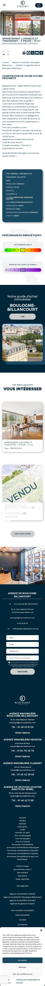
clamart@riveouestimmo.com (22, 770)
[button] (41, 930)
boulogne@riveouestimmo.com (22, 618)
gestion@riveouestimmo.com (22, 796)
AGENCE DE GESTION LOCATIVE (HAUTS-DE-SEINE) (23, 788)
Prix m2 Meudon (22, 838)
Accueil (5, 62)
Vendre (22, 821)
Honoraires (23, 924)
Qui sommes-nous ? (23, 869)
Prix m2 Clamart (23, 841)
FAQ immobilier (23, 915)
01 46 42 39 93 (25, 774)
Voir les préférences (22, 974)
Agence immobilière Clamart (22, 894)
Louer (22, 829)
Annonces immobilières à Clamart (23, 853)
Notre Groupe (22, 866)
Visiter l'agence (22, 732)
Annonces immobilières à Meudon (22, 850)
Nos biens (22, 876)
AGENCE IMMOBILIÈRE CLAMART (22, 763)
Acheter (22, 824)
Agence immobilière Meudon (22, 900)
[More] (41, 53)
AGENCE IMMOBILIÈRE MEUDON (23, 739)
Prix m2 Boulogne (23, 835)
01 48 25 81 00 (22, 623)
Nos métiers (22, 873)
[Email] (37, 53)
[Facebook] (28, 53)
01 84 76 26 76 (25, 750)
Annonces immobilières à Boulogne (23, 847)
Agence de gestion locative (22, 904)
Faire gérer (23, 827)
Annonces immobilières (22, 844)
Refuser (22, 967)
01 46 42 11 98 (26, 800)
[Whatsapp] (33, 53)
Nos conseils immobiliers (22, 910)
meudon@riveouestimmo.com (22, 746)
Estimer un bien (22, 832)
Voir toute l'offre (22, 534)
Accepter (22, 960)
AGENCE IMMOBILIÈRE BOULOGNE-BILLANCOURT (22, 714)
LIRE (22, 316)
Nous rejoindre (22, 879)
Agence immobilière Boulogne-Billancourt (23, 897)
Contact (22, 920)
